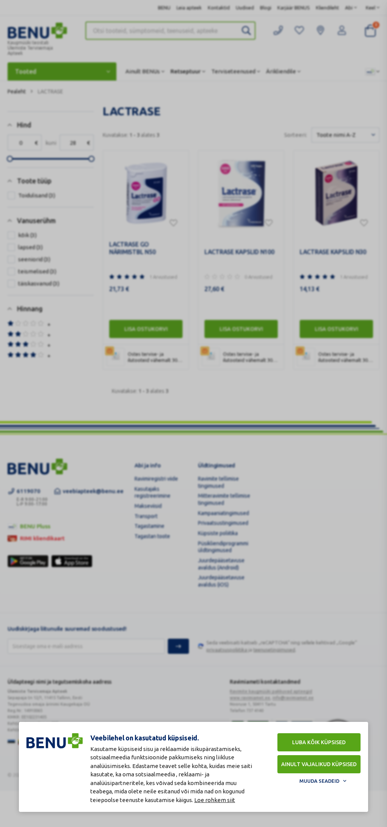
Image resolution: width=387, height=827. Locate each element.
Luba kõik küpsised (319, 742)
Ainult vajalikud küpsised (319, 764)
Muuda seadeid (319, 781)
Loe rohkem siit (214, 800)
